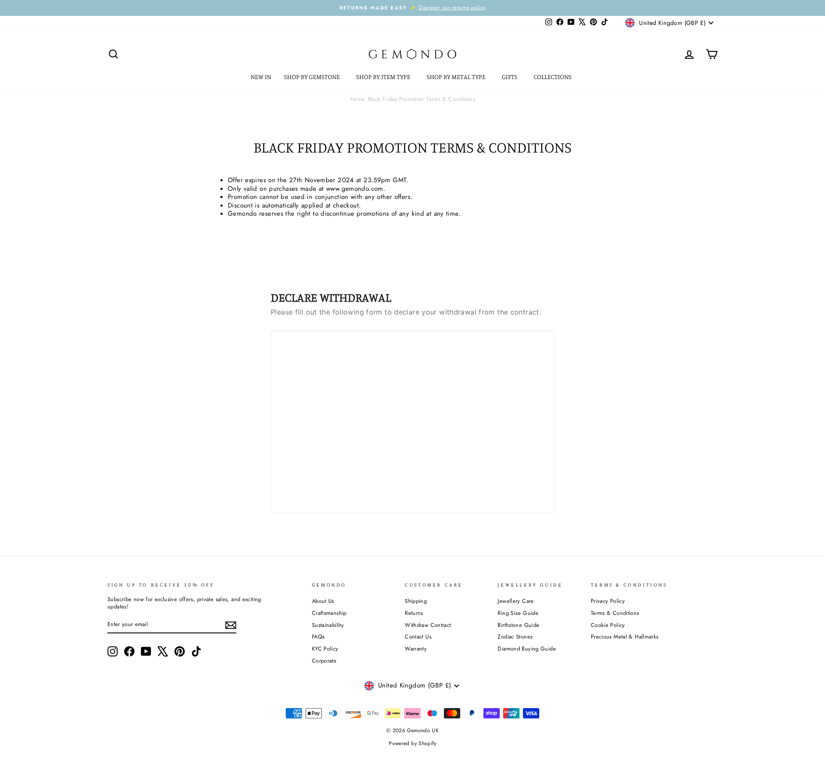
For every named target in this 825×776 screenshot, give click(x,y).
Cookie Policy (608, 625)
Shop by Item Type (384, 77)
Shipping (416, 601)
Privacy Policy (608, 601)
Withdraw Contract (428, 625)
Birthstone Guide (518, 625)
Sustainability (328, 625)
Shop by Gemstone (312, 77)
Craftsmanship (329, 613)
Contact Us (418, 636)
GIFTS (510, 77)
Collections (553, 77)
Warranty (416, 649)
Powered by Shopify (412, 743)
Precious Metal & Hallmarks (625, 636)
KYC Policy (325, 649)
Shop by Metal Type (457, 77)
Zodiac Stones (515, 636)
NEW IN (261, 77)
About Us (323, 601)
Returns (414, 613)
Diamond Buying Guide (527, 649)
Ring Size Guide (518, 613)
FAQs (318, 636)
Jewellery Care (516, 601)
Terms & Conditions (615, 613)
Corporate (324, 661)
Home (357, 99)
